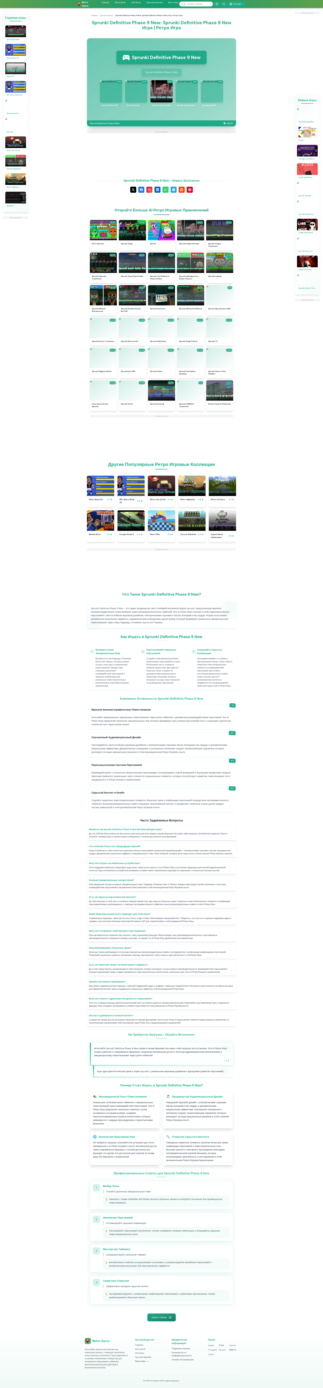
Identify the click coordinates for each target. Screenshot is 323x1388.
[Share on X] (133, 190)
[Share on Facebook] (141, 190)
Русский (222, 1350)
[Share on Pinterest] (190, 190)
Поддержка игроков (181, 1348)
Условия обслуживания (183, 1359)
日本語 (221, 1345)
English (211, 1345)
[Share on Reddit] (182, 190)
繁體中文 (232, 1350)
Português (212, 1350)
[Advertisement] (15, 257)
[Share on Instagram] (149, 190)
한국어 (211, 1354)
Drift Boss (136, 2)
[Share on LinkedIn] (157, 190)
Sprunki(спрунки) (154, 2)
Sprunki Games (106, 15)
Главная (105, 2)
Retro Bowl (120, 2)
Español (232, 1345)
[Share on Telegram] (174, 190)
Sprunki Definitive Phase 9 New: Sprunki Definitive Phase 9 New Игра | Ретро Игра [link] (149, 15)
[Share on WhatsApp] (166, 190)
